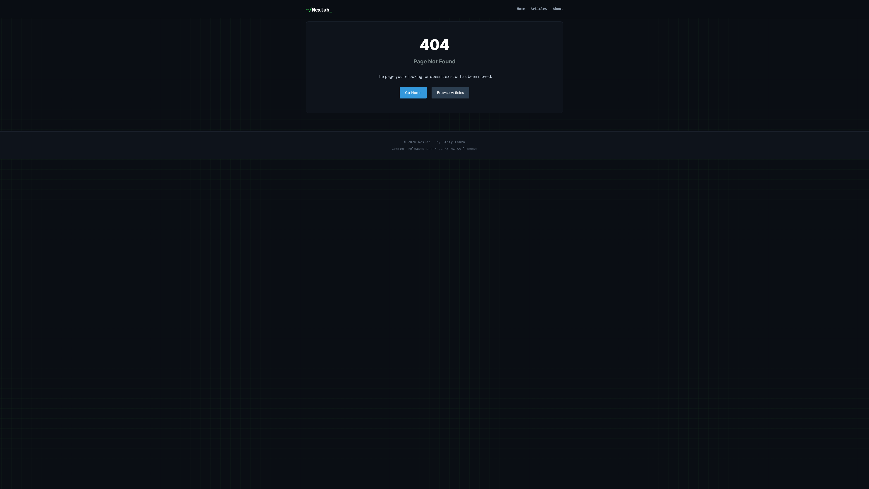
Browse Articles (450, 92)
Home (521, 9)
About (558, 9)
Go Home (413, 92)
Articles (539, 9)
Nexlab (320, 10)
